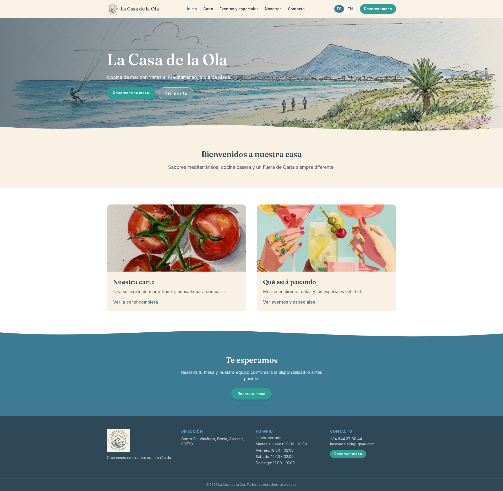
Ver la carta (176, 93)
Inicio (192, 9)
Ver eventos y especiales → (291, 302)
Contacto (296, 9)
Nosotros (273, 9)
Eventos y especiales (239, 9)
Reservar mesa (378, 9)
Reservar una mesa (131, 93)
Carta (208, 9)
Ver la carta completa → (138, 302)
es (339, 9)
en (350, 9)
